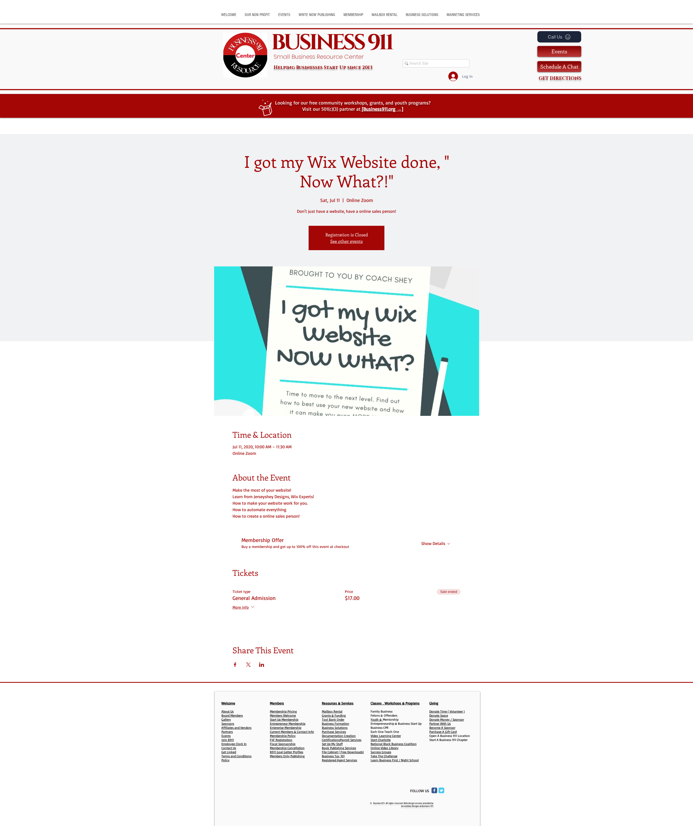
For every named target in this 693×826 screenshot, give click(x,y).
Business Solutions (335, 728)
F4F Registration (281, 740)
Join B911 (227, 740)
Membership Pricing (283, 711)
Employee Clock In (234, 744)
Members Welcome (283, 715)
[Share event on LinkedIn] (261, 664)
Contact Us (228, 748)
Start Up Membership (284, 719)
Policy (225, 760)
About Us (227, 711)
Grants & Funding (334, 715)
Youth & (377, 719)
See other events (346, 241)
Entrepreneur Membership (287, 723)
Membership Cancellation (287, 748)
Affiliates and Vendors (236, 728)
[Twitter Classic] (441, 790)
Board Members (232, 715)
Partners (227, 732)
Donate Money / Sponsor (446, 719)
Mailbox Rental (332, 711)
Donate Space (438, 715)
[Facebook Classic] (434, 790)
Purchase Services (334, 732)
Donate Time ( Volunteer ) (447, 711)
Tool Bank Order (333, 719)
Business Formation (335, 723)
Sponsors (227, 723)
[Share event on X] (248, 664)
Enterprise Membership (285, 728)
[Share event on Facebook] (235, 664)
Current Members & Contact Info (292, 732)
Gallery (226, 719)
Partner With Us (440, 723)
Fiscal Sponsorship (282, 744)
